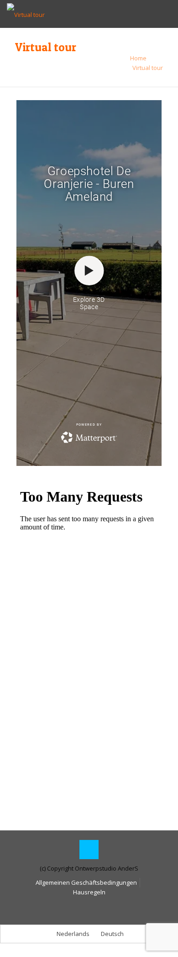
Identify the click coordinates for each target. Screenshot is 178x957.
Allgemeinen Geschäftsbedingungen (86, 882)
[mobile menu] (165, 13)
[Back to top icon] (89, 849)
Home (138, 58)
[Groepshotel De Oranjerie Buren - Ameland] (26, 13)
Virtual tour (147, 68)
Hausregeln (89, 892)
